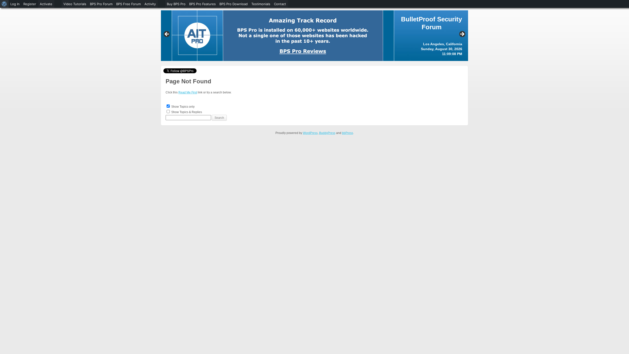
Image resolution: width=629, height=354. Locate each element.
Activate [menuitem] (46, 4)
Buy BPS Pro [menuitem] (176, 4)
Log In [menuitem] (15, 4)
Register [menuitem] (29, 4)
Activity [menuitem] (150, 4)
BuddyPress (327, 133)
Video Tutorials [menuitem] (74, 4)
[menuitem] (4, 4)
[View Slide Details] (314, 35)
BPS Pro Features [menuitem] (202, 4)
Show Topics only (183, 106)
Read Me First (187, 92)
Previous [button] (167, 34)
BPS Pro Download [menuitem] (233, 4)
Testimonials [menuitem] (260, 4)
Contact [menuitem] (280, 4)
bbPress (347, 133)
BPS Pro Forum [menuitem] (101, 4)
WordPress (310, 133)
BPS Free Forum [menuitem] (128, 4)
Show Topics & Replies (186, 112)
